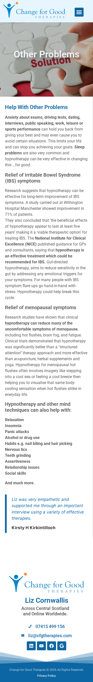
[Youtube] (41, 645)
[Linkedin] (31, 645)
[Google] (61, 645)
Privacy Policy (46, 676)
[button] (79, 12)
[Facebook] (51, 645)
